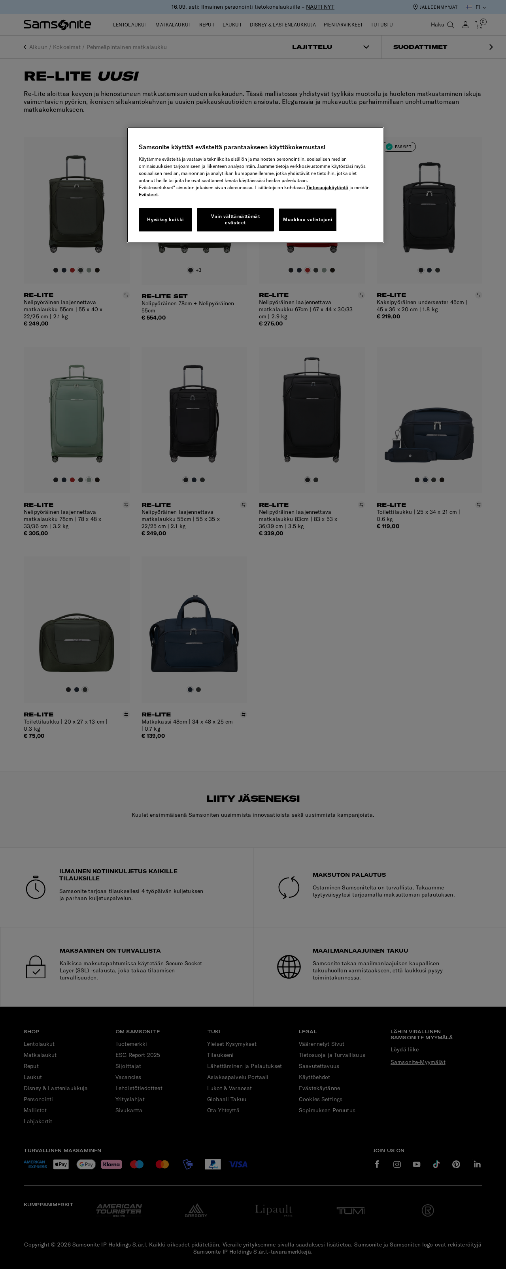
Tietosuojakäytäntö (327, 187)
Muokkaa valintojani (307, 219)
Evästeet (148, 194)
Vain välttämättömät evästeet (235, 219)
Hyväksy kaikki (165, 219)
